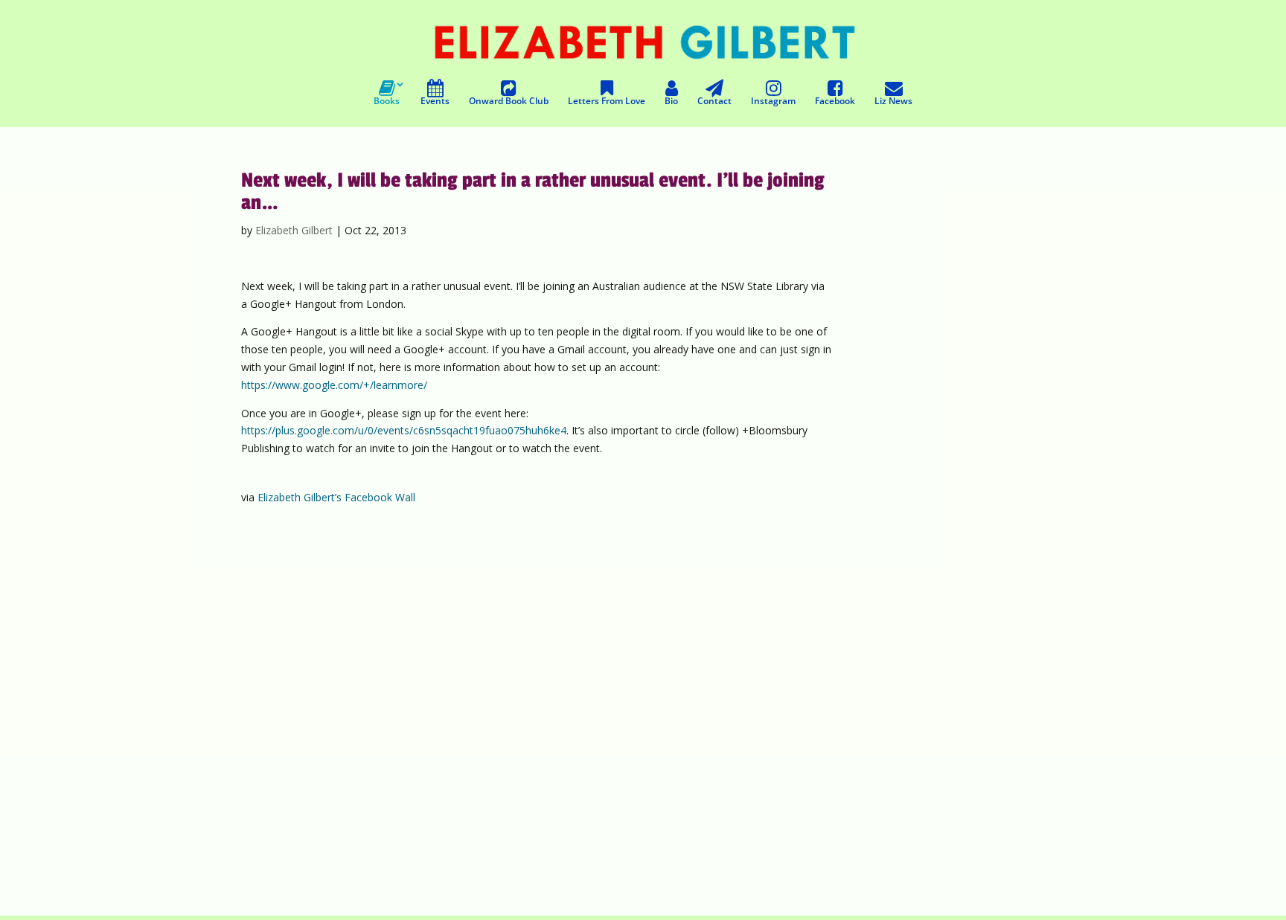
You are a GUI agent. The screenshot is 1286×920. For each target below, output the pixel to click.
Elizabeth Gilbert (294, 230)
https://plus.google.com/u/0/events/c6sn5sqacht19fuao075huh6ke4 (403, 430)
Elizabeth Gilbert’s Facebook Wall (336, 497)
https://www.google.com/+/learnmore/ (334, 385)
